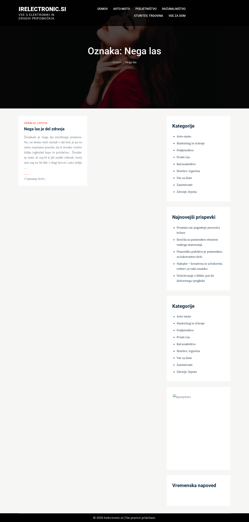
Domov (103, 9)
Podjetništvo (146, 9)
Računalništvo (174, 9)
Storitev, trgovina (148, 15)
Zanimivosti (184, 185)
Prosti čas (183, 157)
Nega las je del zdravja (44, 129)
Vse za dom (177, 15)
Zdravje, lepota (35, 123)
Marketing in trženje (191, 143)
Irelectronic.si (42, 9)
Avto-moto (121, 9)
